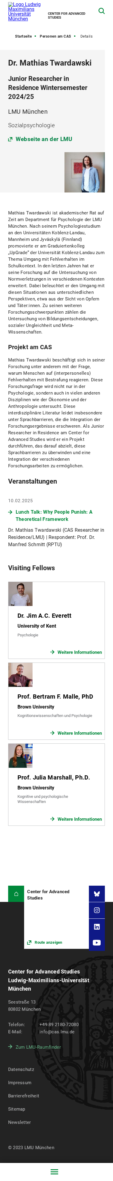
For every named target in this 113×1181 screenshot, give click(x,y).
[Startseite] (16, 894)
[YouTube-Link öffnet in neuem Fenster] (97, 943)
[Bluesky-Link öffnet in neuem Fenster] (97, 894)
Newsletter (19, 1122)
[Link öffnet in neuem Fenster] (56, 917)
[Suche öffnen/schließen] (102, 11)
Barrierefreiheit (23, 1096)
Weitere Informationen (80, 652)
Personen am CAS (55, 36)
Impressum (20, 1082)
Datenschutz (21, 1069)
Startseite (23, 36)
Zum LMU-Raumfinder (38, 1047)
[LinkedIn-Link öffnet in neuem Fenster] (97, 927)
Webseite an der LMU (44, 139)
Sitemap (16, 1109)
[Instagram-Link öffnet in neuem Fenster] (97, 910)
